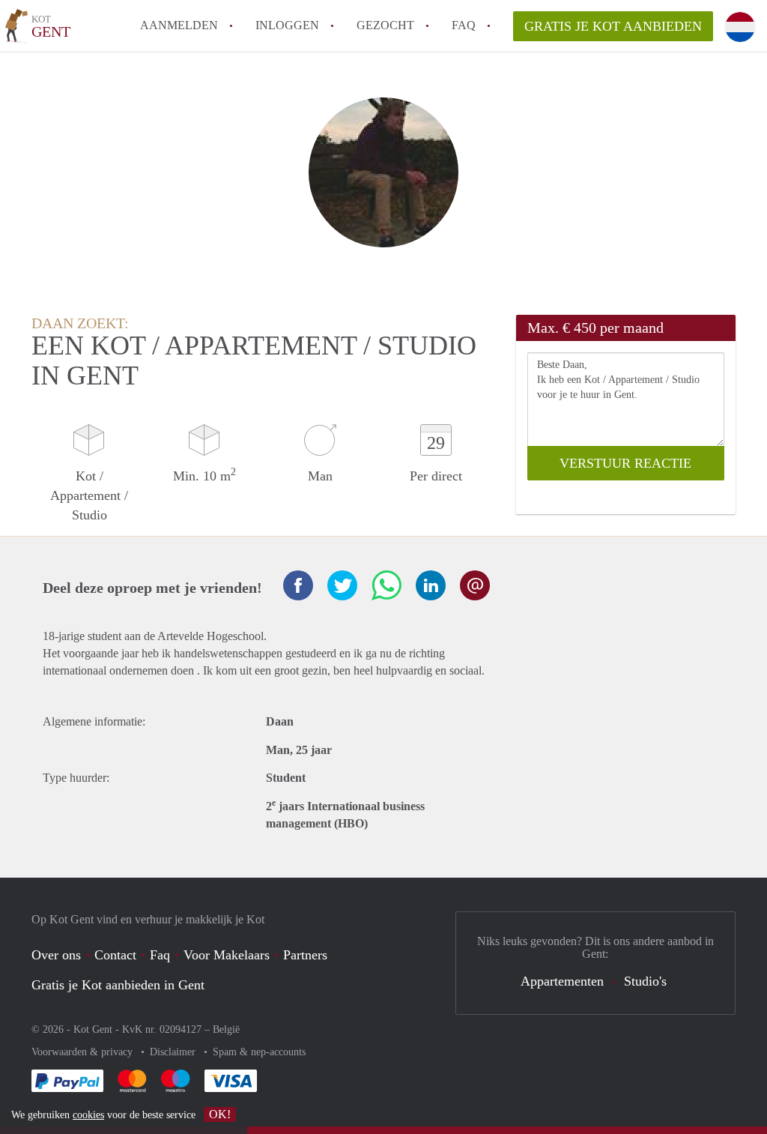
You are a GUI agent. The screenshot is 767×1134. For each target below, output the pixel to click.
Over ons (56, 954)
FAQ (464, 25)
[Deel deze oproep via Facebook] (298, 585)
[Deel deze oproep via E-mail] (475, 585)
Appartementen (562, 981)
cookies (88, 1115)
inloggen (287, 25)
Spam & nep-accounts (259, 1052)
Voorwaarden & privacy (83, 1052)
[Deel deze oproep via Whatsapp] (386, 585)
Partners (305, 954)
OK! (220, 1114)
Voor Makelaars (227, 954)
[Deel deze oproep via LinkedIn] (431, 585)
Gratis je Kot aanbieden (613, 26)
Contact (115, 954)
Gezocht (385, 25)
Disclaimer (174, 1052)
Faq (160, 954)
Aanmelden (179, 25)
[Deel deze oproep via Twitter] (342, 585)
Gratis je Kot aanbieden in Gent (117, 984)
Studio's (645, 981)
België (226, 1029)
